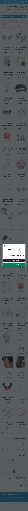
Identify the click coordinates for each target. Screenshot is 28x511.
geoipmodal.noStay (14, 260)
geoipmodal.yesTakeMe (14, 264)
